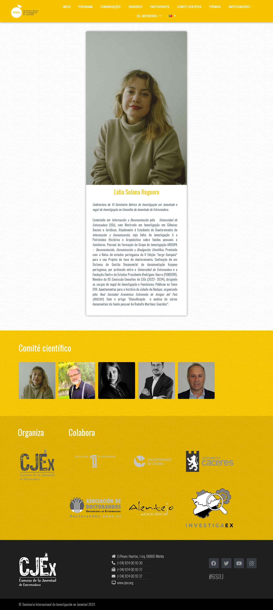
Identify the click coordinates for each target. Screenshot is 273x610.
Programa (86, 6)
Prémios (215, 6)
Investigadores (239, 6)
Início (67, 6)
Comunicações (111, 6)
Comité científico (189, 6)
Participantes (159, 6)
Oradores (135, 6)
